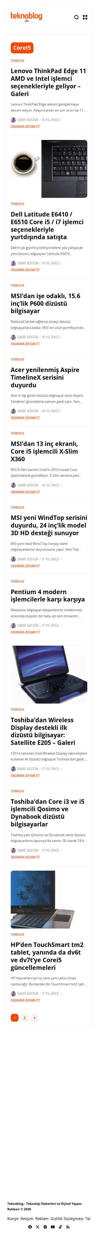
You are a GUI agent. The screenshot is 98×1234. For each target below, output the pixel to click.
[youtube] (53, 1227)
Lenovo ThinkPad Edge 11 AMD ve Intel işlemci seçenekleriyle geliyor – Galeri (48, 82)
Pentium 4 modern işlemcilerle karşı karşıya (48, 596)
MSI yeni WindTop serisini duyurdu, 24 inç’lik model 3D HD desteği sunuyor (49, 525)
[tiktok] (60, 1227)
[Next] (34, 1018)
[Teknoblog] (26, 17)
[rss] (68, 1227)
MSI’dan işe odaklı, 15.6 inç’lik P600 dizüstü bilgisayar (45, 303)
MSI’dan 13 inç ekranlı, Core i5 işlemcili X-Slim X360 (44, 451)
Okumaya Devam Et (25, 126)
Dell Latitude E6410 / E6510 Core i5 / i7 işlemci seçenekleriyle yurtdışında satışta (47, 225)
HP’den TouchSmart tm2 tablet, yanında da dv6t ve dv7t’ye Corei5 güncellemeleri (47, 955)
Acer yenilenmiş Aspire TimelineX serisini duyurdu (45, 377)
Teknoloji (17, 61)
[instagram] (45, 1227)
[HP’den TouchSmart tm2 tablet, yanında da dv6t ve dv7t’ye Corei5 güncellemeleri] (49, 900)
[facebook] (30, 1227)
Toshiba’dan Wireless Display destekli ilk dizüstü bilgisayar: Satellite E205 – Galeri (43, 731)
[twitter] (37, 1227)
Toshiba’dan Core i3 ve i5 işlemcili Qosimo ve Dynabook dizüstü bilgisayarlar (47, 812)
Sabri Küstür (27, 120)
